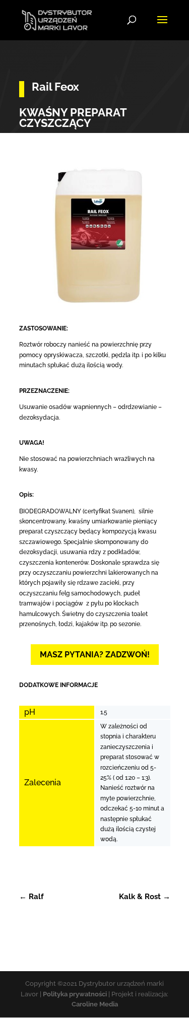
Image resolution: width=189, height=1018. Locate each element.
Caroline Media (95, 1004)
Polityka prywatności (75, 994)
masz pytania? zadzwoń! (95, 654)
